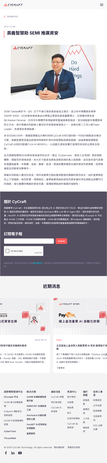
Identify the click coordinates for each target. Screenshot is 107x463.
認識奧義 (86, 402)
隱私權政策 (37, 263)
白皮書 (70, 402)
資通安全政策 (73, 447)
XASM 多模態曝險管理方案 (36, 399)
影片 (69, 413)
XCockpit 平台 (11, 397)
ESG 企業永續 (97, 427)
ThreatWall (10, 438)
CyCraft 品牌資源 (72, 425)
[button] (101, 5)
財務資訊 (97, 400)
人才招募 (86, 420)
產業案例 (31, 433)
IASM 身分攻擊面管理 (13, 404)
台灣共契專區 (73, 418)
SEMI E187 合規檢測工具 (36, 408)
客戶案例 (71, 397)
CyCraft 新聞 (57, 397)
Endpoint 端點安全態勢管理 (13, 413)
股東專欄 (97, 411)
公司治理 (97, 405)
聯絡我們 (86, 429)
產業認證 (86, 411)
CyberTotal (10, 431)
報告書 (70, 407)
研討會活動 (56, 402)
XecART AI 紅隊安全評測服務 (37, 426)
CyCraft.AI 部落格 (56, 409)
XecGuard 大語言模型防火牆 (36, 417)
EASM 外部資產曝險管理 (13, 422)
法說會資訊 (97, 418)
